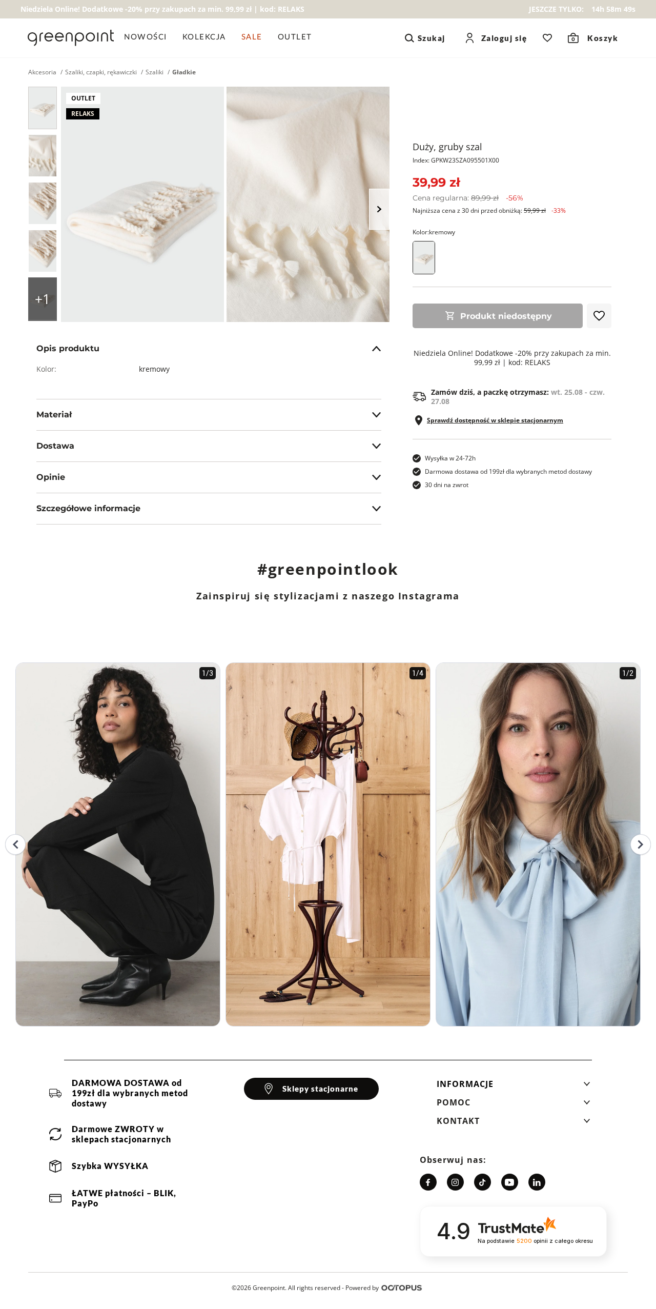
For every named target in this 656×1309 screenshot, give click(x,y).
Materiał (54, 414)
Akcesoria (42, 72)
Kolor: (434, 232)
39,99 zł (436, 182)
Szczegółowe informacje (88, 508)
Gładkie (184, 72)
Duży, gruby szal (447, 146)
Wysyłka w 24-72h (450, 458)
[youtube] (509, 1182)
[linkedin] (536, 1182)
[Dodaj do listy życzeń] (599, 316)
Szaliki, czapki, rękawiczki (101, 72)
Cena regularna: (468, 198)
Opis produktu (67, 348)
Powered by (362, 1287)
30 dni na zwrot (446, 484)
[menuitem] (149, 38)
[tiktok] (482, 1182)
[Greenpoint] (71, 38)
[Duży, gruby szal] (42, 108)
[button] (513, 1087)
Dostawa (55, 446)
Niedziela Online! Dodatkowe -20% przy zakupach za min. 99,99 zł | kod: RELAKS (512, 358)
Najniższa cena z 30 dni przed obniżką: (489, 210)
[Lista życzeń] (547, 38)
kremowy (154, 369)
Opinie (50, 477)
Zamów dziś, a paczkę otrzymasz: (518, 397)
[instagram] (455, 1182)
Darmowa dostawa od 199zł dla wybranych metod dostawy (508, 471)
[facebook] (428, 1182)
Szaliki (154, 72)
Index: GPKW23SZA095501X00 (456, 160)
